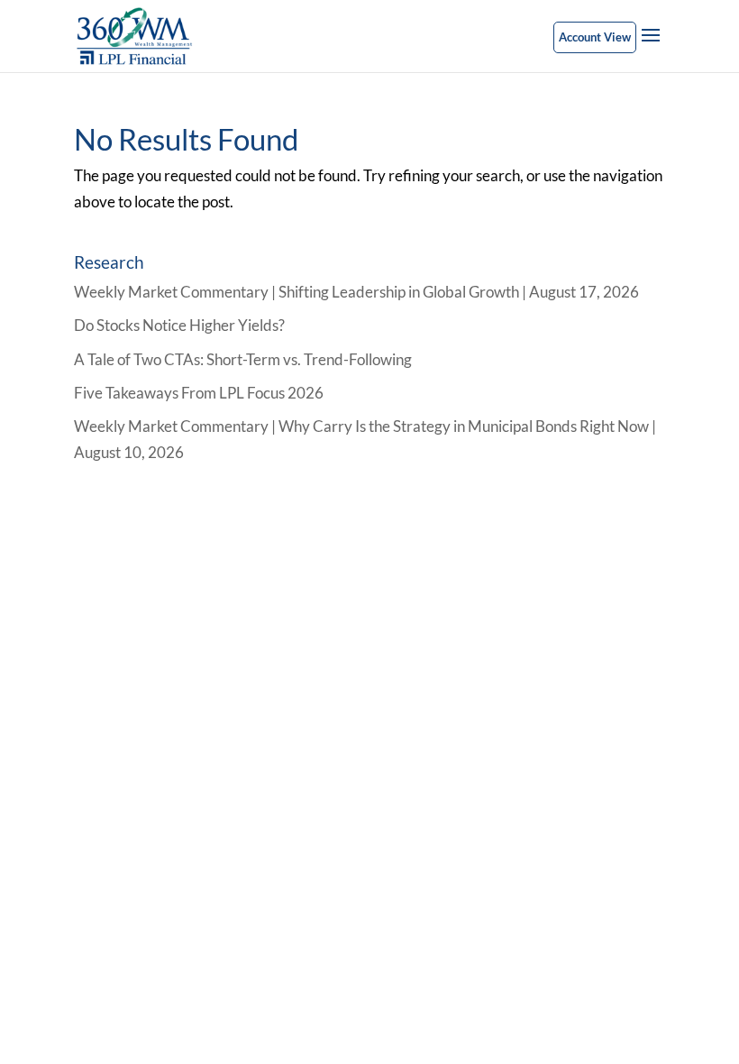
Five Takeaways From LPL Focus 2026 (199, 392)
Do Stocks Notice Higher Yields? (179, 325)
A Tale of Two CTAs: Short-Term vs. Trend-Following (243, 359)
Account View (595, 37)
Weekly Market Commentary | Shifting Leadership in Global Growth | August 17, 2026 (356, 291)
